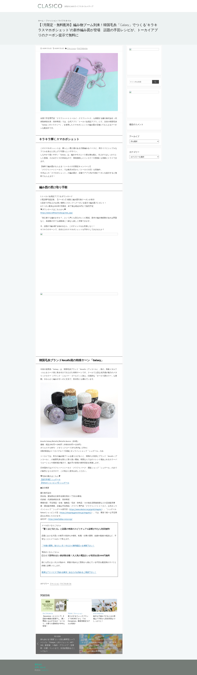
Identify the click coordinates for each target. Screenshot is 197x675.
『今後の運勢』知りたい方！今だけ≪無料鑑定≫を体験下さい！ (68, 545)
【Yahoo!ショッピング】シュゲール (54, 483)
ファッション (51, 20)
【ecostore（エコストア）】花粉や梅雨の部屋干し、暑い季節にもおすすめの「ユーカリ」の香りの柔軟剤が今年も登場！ (54, 621)
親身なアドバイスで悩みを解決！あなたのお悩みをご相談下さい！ (69, 572)
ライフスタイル (64, 20)
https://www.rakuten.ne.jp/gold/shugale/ (86, 509)
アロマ (70, 613)
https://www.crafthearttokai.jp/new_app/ (56, 213)
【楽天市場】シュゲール (50, 479)
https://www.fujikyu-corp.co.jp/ (60, 519)
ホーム (41, 20)
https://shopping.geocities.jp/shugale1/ (75, 512)
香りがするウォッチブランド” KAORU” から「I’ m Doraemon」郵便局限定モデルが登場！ (79, 619)
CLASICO (44, 670)
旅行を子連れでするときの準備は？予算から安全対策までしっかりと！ (104, 618)
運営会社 (38, 664)
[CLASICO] (50, 6)
